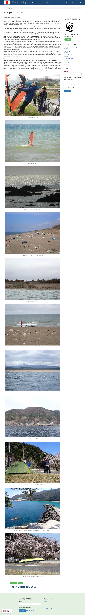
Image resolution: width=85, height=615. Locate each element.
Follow (72, 3)
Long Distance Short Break (71, 55)
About (34, 3)
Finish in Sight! (67, 51)
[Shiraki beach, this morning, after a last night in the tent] (32, 462)
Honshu (20, 583)
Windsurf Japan (21, 2)
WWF (47, 3)
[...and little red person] (32, 324)
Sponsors (54, 3)
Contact (45, 601)
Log (60, 3)
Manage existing (30, 610)
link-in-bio (13, 583)
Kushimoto (66, 62)
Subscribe (67, 91)
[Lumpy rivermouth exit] (32, 141)
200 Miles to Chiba (69, 59)
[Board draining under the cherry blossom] (32, 554)
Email (65, 71)
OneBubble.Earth (48, 606)
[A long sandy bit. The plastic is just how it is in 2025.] (32, 233)
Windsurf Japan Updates (71, 84)
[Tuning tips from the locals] (32, 95)
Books (45, 603)
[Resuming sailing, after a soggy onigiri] (32, 187)
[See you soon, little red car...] (32, 279)
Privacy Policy (48, 608)
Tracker (66, 3)
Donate (68, 39)
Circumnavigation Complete (71, 47)
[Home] (7, 2)
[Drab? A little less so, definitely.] (32, 416)
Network (40, 3)
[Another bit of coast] (32, 370)
